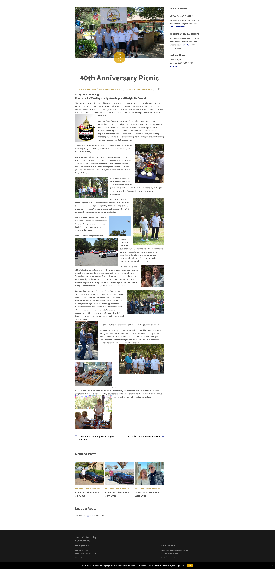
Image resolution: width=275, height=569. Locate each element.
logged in (89, 515)
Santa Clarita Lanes (177, 27)
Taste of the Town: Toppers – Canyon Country (96, 438)
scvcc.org (173, 66)
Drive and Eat (141, 89)
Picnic (150, 89)
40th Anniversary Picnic (119, 77)
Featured (79, 488)
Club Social (130, 89)
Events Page (186, 45)
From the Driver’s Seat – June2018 (144, 436)
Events (102, 89)
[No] (272, 566)
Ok (190, 566)
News (107, 89)
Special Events (116, 89)
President (96, 488)
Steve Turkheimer (87, 89)
